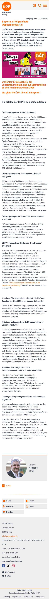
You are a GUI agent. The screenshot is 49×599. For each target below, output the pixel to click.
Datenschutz (28, 597)
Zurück (8, 486)
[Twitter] (8, 565)
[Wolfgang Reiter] (16, 477)
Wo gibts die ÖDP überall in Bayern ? (21, 92)
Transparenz (39, 597)
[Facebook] (3, 565)
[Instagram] (13, 565)
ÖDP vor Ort (10, 572)
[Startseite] (6, 6)
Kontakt (8, 576)
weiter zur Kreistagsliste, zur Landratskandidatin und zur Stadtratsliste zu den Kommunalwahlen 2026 (24, 84)
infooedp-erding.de (9, 536)
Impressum (16, 597)
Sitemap (7, 597)
